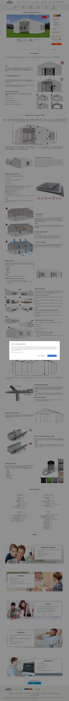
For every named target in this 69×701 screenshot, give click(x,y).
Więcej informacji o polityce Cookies (17, 352)
